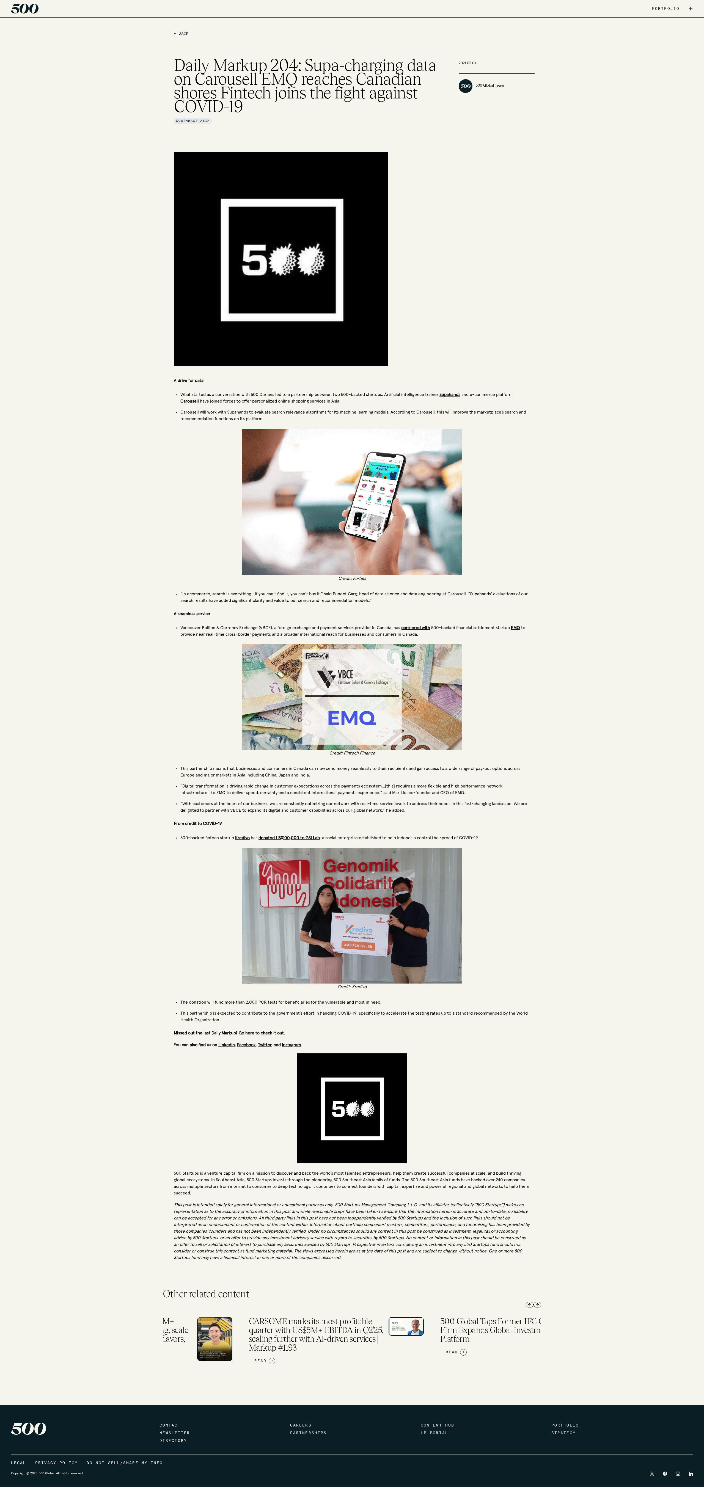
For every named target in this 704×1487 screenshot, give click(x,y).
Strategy (563, 1433)
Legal (18, 1463)
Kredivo (242, 838)
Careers (301, 1425)
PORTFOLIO (666, 9)
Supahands (449, 394)
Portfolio (565, 1425)
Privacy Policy (56, 1463)
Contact (170, 1425)
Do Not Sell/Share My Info (125, 1463)
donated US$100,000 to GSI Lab (289, 838)
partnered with (415, 628)
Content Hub (437, 1425)
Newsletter (175, 1433)
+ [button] (690, 9)
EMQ (515, 628)
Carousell (189, 401)
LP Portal (434, 1433)
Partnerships (308, 1433)
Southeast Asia (193, 121)
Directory (173, 1441)
